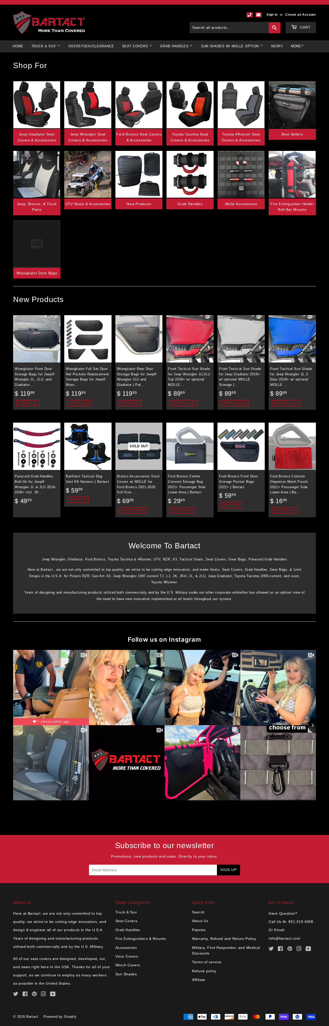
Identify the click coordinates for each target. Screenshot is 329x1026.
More (296, 46)
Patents (199, 930)
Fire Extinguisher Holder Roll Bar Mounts (292, 207)
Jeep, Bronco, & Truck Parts (37, 207)
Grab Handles (190, 204)
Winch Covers (127, 965)
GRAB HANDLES (175, 46)
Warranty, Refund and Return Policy (224, 939)
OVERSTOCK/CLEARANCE (91, 46)
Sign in (272, 14)
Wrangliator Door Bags (36, 273)
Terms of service (207, 962)
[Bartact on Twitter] (16, 995)
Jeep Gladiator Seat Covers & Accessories (36, 137)
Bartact (32, 1017)
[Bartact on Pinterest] (34, 995)
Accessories (126, 948)
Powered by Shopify (60, 1017)
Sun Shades (126, 974)
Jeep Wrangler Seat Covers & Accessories (87, 137)
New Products (138, 204)
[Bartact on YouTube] (53, 995)
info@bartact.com (284, 938)
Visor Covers (126, 956)
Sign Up (228, 870)
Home (18, 46)
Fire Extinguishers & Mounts (140, 939)
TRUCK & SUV (44, 46)
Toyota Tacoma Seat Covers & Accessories (190, 137)
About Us (200, 921)
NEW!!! (277, 46)
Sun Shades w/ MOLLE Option (230, 46)
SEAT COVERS (135, 46)
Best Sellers (292, 134)
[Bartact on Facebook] (25, 995)
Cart (305, 27)
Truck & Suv (126, 912)
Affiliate (198, 980)
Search (198, 912)
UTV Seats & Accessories (88, 204)
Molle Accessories (241, 204)
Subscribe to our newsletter (164, 845)
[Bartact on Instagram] (43, 995)
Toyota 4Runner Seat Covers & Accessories (241, 137)
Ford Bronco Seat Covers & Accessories (139, 137)
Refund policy (204, 971)
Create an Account (300, 14)
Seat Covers (126, 921)
